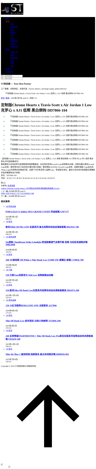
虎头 (12, 66)
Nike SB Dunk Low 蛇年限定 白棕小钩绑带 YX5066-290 (33, 321)
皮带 (7, 69)
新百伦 (13, 33)
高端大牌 (14, 52)
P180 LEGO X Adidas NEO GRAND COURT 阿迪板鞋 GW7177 (37, 211)
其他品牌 (14, 47)
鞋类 (7, 21)
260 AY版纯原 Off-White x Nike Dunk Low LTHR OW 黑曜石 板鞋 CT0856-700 (45, 260)
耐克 (12, 24)
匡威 (12, 30)
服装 (7, 49)
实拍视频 (9, 72)
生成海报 (11, 186)
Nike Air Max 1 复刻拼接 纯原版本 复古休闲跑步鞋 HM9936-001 (37, 354)
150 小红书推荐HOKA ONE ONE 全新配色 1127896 (31, 305)
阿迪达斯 (14, 27)
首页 (7, 19)
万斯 (12, 35)
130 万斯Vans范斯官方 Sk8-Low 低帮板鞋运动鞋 (29, 275)
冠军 (12, 63)
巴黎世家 (14, 41)
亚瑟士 (13, 44)
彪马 (12, 38)
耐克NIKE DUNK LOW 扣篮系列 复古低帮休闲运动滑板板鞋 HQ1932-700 (42, 227)
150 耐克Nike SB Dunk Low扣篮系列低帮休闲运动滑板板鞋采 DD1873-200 (42, 290)
